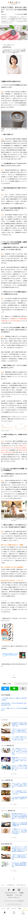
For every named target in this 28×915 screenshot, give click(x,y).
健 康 (20, 908)
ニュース (3, 908)
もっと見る (13, 774)
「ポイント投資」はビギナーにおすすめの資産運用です (14, 709)
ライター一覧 (18, 895)
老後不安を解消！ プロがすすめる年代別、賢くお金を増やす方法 (14, 704)
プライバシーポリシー (13, 897)
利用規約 (21, 892)
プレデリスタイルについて (11, 892)
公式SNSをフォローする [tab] (21, 683)
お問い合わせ (10, 895)
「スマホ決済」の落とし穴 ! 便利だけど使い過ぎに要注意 (14, 699)
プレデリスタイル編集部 (22, 14)
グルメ (8, 908)
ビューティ (14, 908)
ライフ (25, 908)
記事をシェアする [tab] (7, 683)
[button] (23, 688)
